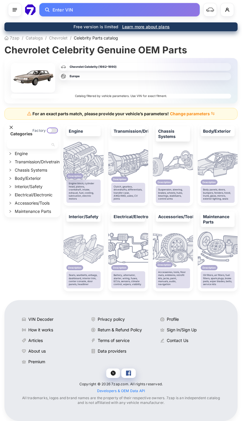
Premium (36, 361)
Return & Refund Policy (120, 329)
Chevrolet (58, 37)
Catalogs (34, 37)
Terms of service (114, 340)
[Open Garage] (210, 10)
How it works (40, 329)
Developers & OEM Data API (121, 391)
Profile (173, 319)
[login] (227, 10)
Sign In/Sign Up (182, 329)
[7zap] (30, 9)
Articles (35, 340)
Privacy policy (111, 319)
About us (37, 350)
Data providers (112, 350)
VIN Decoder (40, 319)
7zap (14, 37)
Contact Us (177, 340)
